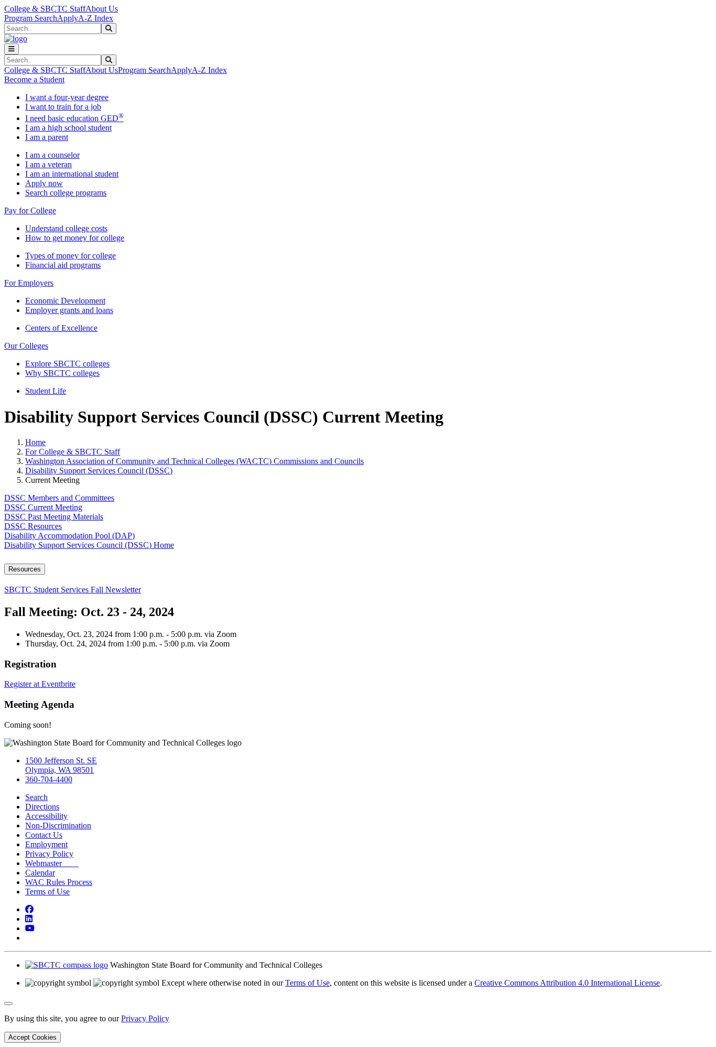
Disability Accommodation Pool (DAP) (69, 535)
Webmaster (52, 863)
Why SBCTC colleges (62, 373)
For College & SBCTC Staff (72, 451)
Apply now (44, 183)
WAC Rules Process (58, 882)
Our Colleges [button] (26, 345)
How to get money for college (74, 237)
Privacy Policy (49, 853)
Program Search (30, 18)
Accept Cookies (32, 1037)
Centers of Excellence (61, 327)
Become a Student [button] (34, 79)
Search (36, 797)
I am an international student (71, 173)
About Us (101, 8)
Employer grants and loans (69, 310)
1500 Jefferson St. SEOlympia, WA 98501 (61, 765)
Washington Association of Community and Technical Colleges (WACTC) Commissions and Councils (194, 461)
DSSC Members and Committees (59, 497)
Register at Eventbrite (39, 683)
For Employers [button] (28, 282)
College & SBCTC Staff (44, 8)
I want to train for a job (63, 106)
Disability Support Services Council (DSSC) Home (89, 545)
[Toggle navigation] (11, 49)
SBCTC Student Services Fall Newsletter (72, 589)
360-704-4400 (48, 779)
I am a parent (46, 137)
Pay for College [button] (30, 210)
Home (35, 442)
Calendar (40, 872)
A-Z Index (95, 18)
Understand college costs (66, 228)
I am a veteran (48, 164)
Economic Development (65, 300)
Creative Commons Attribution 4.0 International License (567, 982)
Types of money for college (70, 255)
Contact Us (43, 834)
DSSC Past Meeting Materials (53, 516)
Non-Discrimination (58, 825)
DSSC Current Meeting (43, 507)
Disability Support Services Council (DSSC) (98, 470)
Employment (46, 844)
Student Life (45, 390)
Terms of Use (47, 891)
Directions (42, 806)
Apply (67, 18)
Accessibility (46, 816)
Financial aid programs (63, 265)
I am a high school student (68, 127)
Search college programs (65, 192)
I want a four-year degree (67, 97)
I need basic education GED (74, 118)
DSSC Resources (33, 526)
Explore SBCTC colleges (67, 363)
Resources (24, 569)
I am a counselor (52, 154)
